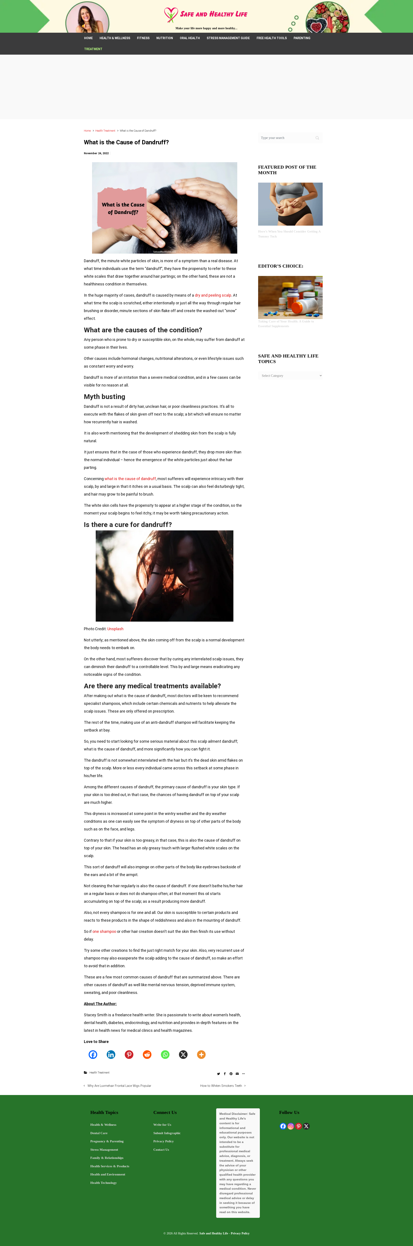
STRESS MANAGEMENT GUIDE (228, 38)
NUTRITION (164, 38)
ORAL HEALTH (190, 38)
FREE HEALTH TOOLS (272, 38)
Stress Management (104, 1149)
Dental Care (99, 1133)
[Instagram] (290, 1126)
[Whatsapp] (165, 1054)
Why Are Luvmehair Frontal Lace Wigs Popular (119, 1086)
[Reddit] (147, 1054)
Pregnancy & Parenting (107, 1141)
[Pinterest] (129, 1054)
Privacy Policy (163, 1141)
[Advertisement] (206, 87)
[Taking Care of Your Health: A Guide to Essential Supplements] (290, 297)
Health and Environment (107, 1174)
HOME (88, 38)
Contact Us (161, 1149)
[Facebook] (93, 1054)
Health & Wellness (103, 1124)
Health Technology (103, 1182)
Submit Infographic (167, 1133)
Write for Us (162, 1124)
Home (87, 130)
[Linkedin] (111, 1054)
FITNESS (143, 38)
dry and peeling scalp (213, 295)
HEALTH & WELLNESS (115, 38)
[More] (201, 1054)
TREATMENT (93, 49)
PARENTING (302, 38)
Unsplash (115, 629)
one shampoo (104, 931)
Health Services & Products (109, 1166)
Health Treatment (105, 130)
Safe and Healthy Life (213, 1233)
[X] (183, 1054)
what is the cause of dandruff (130, 478)
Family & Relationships (106, 1158)
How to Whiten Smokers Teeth (221, 1086)
